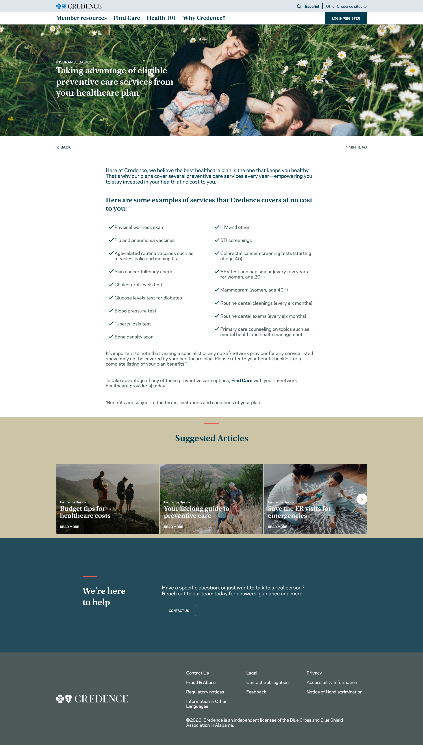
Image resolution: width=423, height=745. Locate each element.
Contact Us (197, 672)
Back (66, 146)
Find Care (126, 18)
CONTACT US (179, 610)
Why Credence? (204, 18)
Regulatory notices (205, 691)
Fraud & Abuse (201, 682)
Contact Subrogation (267, 682)
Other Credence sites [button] (344, 6)
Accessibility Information (332, 682)
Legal (251, 672)
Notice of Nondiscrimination (334, 691)
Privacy (314, 672)
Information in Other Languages (206, 703)
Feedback (256, 691)
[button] (299, 6)
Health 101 (161, 18)
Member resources (81, 18)
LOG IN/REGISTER (346, 18)
